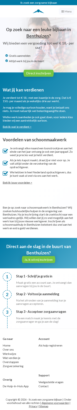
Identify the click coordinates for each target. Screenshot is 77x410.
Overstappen (11, 362)
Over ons (8, 349)
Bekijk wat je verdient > (17, 126)
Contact (43, 386)
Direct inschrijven (38, 73)
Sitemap (43, 406)
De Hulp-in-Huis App (16, 386)
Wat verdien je (11, 357)
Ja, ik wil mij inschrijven (39, 259)
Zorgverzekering (13, 366)
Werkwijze (9, 353)
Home (6, 345)
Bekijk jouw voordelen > (17, 182)
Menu (68, 11)
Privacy (33, 406)
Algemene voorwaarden (55, 402)
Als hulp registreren (50, 345)
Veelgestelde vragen (50, 382)
